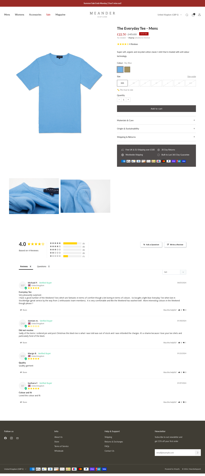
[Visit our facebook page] (5, 438)
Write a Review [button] (176, 244)
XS (134, 83)
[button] (180, 310)
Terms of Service (61, 446)
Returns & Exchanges (114, 441)
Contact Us (109, 451)
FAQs (107, 446)
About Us (58, 437)
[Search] (186, 15)
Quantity (121, 95)
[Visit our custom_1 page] (17, 438)
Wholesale (58, 451)
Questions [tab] (41, 266)
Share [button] (24, 310)
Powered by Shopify (172, 469)
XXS (122, 83)
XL (179, 83)
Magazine (60, 14)
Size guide (191, 76)
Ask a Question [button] (152, 244)
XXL (190, 83)
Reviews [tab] (24, 266)
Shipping (131, 38)
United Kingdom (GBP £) (168, 15)
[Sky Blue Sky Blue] (120, 69)
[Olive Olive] (127, 69)
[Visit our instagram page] (11, 438)
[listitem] (102, 3)
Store (56, 441)
